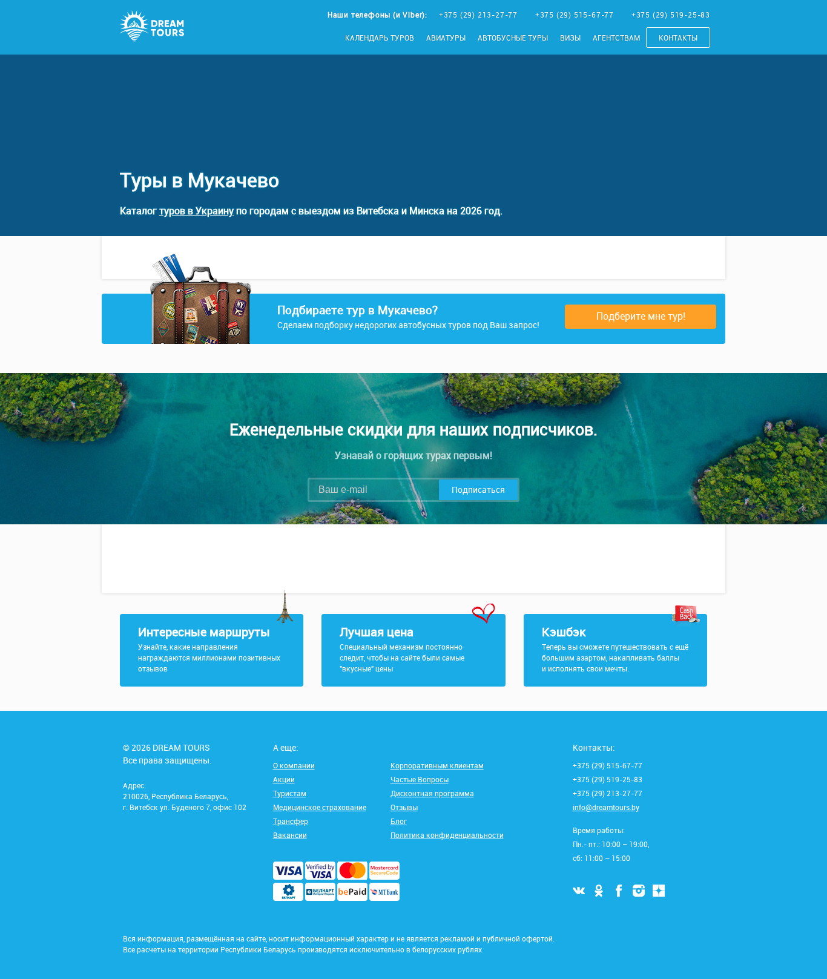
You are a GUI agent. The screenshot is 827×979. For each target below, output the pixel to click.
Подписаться (478, 489)
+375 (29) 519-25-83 (670, 14)
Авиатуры (446, 37)
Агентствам (616, 37)
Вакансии (290, 835)
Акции (284, 779)
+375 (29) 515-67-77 (575, 14)
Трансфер (290, 821)
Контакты (678, 37)
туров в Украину (196, 210)
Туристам (289, 793)
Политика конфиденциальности (447, 835)
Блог (398, 821)
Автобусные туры (513, 37)
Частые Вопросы (419, 779)
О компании (294, 765)
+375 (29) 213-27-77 (479, 14)
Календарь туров (379, 37)
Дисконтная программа (432, 793)
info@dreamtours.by (606, 807)
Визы (570, 37)
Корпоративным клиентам (437, 765)
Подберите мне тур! (640, 316)
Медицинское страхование (319, 807)
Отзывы (404, 807)
